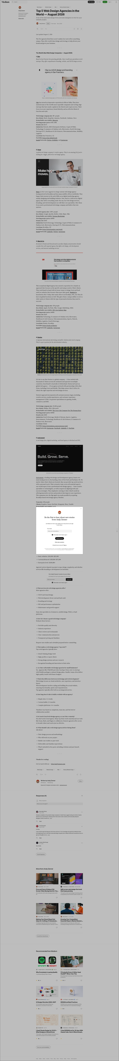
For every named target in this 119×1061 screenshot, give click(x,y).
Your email (49, 528)
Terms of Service (65, 548)
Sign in (65, 545)
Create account (59, 538)
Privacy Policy (71, 548)
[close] (81, 509)
